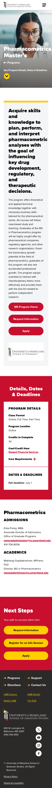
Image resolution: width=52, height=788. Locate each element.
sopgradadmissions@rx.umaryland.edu (27, 540)
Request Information (26, 319)
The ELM (31, 700)
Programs (13, 62)
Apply (26, 331)
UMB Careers (10, 694)
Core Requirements (20, 459)
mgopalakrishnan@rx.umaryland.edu (26, 573)
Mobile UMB (10, 700)
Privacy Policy (11, 776)
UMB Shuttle (33, 694)
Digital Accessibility (14, 783)
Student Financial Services (23, 452)
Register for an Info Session (26, 643)
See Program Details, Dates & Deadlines (25, 70)
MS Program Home (26, 307)
